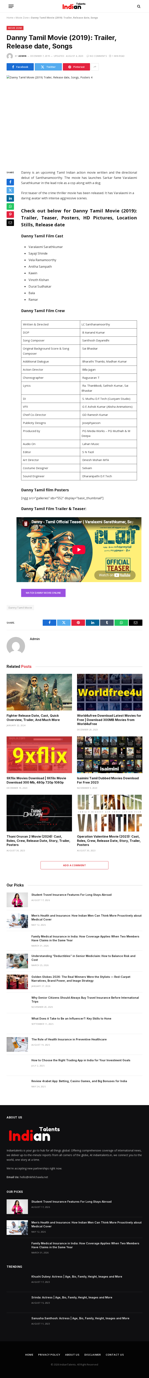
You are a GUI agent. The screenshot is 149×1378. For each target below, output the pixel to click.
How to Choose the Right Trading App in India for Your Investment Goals (80, 1060)
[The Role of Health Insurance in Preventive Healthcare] (17, 1044)
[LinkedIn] (10, 198)
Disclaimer (92, 1354)
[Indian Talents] (75, 6)
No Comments (98, 55)
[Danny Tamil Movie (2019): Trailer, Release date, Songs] (74, 119)
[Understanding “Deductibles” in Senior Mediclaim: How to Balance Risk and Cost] (17, 961)
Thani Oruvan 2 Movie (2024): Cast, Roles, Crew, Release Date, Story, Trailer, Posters (38, 841)
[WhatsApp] (10, 206)
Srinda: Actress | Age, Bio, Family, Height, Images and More (71, 1297)
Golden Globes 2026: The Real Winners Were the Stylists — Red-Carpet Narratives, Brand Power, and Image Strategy (80, 978)
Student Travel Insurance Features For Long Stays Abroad (71, 894)
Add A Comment (74, 865)
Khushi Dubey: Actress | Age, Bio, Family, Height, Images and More (76, 1276)
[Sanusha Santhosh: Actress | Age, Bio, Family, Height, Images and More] (17, 1323)
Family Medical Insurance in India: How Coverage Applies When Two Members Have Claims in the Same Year (85, 938)
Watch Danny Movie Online (43, 592)
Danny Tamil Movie (20, 607)
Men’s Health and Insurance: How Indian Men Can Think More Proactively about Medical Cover (86, 917)
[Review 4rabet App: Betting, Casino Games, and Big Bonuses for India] (17, 1086)
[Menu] (11, 6)
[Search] (138, 6)
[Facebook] (10, 182)
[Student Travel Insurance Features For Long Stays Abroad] (17, 899)
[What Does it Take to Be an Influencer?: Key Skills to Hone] (17, 1023)
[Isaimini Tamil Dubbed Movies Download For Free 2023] (109, 754)
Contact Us (115, 1354)
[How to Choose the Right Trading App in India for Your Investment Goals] (17, 1065)
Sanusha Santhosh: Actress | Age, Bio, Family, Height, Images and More (80, 1318)
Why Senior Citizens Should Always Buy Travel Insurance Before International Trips (85, 999)
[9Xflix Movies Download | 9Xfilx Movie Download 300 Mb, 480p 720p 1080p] (39, 754)
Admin (22, 55)
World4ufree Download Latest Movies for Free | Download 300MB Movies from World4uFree (109, 720)
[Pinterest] (10, 214)
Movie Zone (22, 17)
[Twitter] (10, 190)
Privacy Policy (49, 1354)
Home (10, 17)
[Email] (10, 222)
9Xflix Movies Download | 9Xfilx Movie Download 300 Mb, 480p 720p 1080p (36, 780)
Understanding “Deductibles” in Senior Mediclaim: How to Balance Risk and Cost (83, 957)
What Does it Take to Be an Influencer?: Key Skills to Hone (71, 1018)
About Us (72, 1354)
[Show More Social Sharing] (95, 66)
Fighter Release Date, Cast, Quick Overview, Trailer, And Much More (34, 718)
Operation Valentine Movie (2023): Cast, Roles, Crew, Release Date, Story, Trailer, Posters (109, 841)
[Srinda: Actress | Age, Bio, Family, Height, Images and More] (17, 1302)
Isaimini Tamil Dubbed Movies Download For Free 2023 (108, 780)
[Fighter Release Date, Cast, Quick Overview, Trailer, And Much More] (39, 692)
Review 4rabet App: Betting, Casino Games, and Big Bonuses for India (79, 1081)
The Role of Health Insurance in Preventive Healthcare (69, 1039)
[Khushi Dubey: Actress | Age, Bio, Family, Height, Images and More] (17, 1281)
